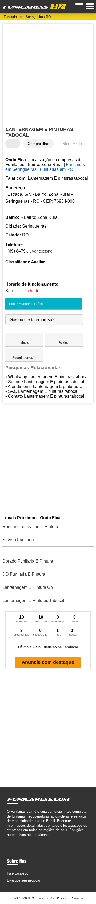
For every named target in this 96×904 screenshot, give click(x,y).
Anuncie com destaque (48, 662)
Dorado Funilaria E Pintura (27, 561)
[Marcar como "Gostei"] (10, 143)
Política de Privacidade (71, 898)
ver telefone (42, 251)
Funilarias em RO (56, 169)
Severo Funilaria (18, 539)
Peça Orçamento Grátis (25, 304)
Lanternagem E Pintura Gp (27, 587)
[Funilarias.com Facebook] (8, 839)
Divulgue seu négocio (23, 880)
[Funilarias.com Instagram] (13, 839)
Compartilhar (39, 143)
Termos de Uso (45, 898)
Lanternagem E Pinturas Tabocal (33, 600)
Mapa (24, 342)
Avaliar (64, 342)
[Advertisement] (48, 76)
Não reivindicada (75, 144)
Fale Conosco (17, 873)
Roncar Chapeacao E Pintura (30, 526)
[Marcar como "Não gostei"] (17, 143)
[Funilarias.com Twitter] (10, 839)
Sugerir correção (24, 358)
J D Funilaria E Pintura (23, 574)
